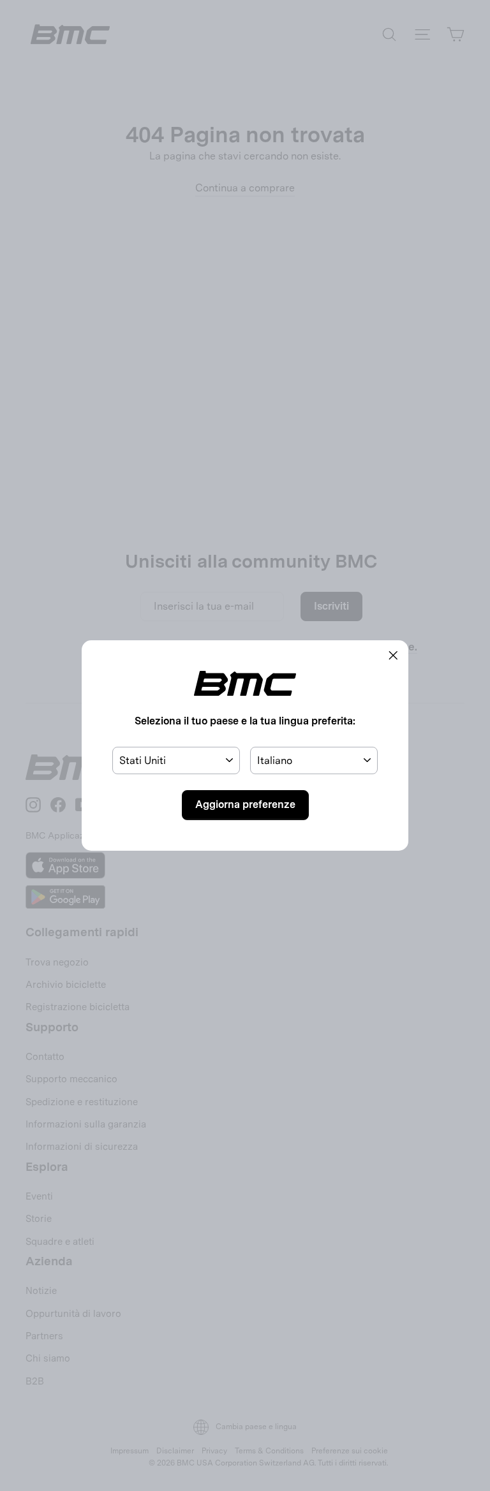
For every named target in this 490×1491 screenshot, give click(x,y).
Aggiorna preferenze (245, 804)
